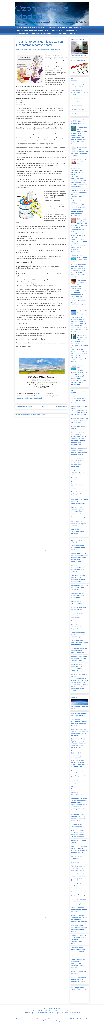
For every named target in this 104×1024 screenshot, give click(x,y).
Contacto (73, 33)
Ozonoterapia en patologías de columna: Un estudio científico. (79, 151)
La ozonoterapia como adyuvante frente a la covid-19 (78, 894)
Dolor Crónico (57, 30)
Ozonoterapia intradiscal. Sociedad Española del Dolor (79, 627)
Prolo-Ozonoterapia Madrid (41, 33)
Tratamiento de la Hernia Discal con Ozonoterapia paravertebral (79, 164)
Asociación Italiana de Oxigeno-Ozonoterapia (78, 886)
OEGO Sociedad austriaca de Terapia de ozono (79, 909)
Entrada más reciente (24, 407)
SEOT (73, 955)
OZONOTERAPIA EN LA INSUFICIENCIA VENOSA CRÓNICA (79, 339)
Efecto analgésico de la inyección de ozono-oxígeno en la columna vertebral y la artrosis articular (79, 410)
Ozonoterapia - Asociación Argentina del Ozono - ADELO (79, 949)
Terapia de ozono (77, 621)
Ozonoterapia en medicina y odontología (77, 615)
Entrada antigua (61, 407)
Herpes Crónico (71, 30)
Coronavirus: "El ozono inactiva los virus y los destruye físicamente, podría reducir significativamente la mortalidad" (79, 777)
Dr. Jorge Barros (60, 33)
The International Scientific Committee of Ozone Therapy (78, 868)
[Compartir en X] (49, 393)
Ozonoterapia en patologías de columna (77, 494)
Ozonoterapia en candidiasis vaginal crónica (78, 524)
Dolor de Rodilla (22, 33)
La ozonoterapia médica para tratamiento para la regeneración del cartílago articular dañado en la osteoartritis (78, 438)
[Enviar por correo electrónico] (46, 393)
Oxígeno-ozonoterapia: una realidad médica (78, 472)
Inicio (43, 407)
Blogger (58, 1021)
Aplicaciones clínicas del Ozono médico (30, 27)
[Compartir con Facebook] (50, 393)
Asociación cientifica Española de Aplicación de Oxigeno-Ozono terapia (79, 963)
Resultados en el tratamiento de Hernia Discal (32, 30)
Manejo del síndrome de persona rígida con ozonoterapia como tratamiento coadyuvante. (79, 557)
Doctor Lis (75, 862)
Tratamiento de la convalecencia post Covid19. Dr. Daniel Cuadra (79, 131)
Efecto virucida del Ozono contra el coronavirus (64, 27)
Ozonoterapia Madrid (42, 12)
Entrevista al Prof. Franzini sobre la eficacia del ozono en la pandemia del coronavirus (79, 743)
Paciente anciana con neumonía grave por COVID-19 (79, 587)
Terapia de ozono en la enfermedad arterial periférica (79, 650)
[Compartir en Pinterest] (52, 393)
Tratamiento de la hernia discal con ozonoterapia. (78, 634)
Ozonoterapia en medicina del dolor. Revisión (78, 547)
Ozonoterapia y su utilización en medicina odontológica (79, 642)
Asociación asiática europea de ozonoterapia (78, 902)
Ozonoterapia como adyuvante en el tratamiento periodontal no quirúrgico (79, 462)
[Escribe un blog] (48, 393)
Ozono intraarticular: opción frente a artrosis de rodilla (79, 979)
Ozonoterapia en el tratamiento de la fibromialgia (78, 595)
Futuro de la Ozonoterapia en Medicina (77, 531)
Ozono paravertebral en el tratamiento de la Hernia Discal (79, 420)
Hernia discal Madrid (45, 396)
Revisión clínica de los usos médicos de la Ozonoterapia (79, 658)
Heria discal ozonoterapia (31, 396)
